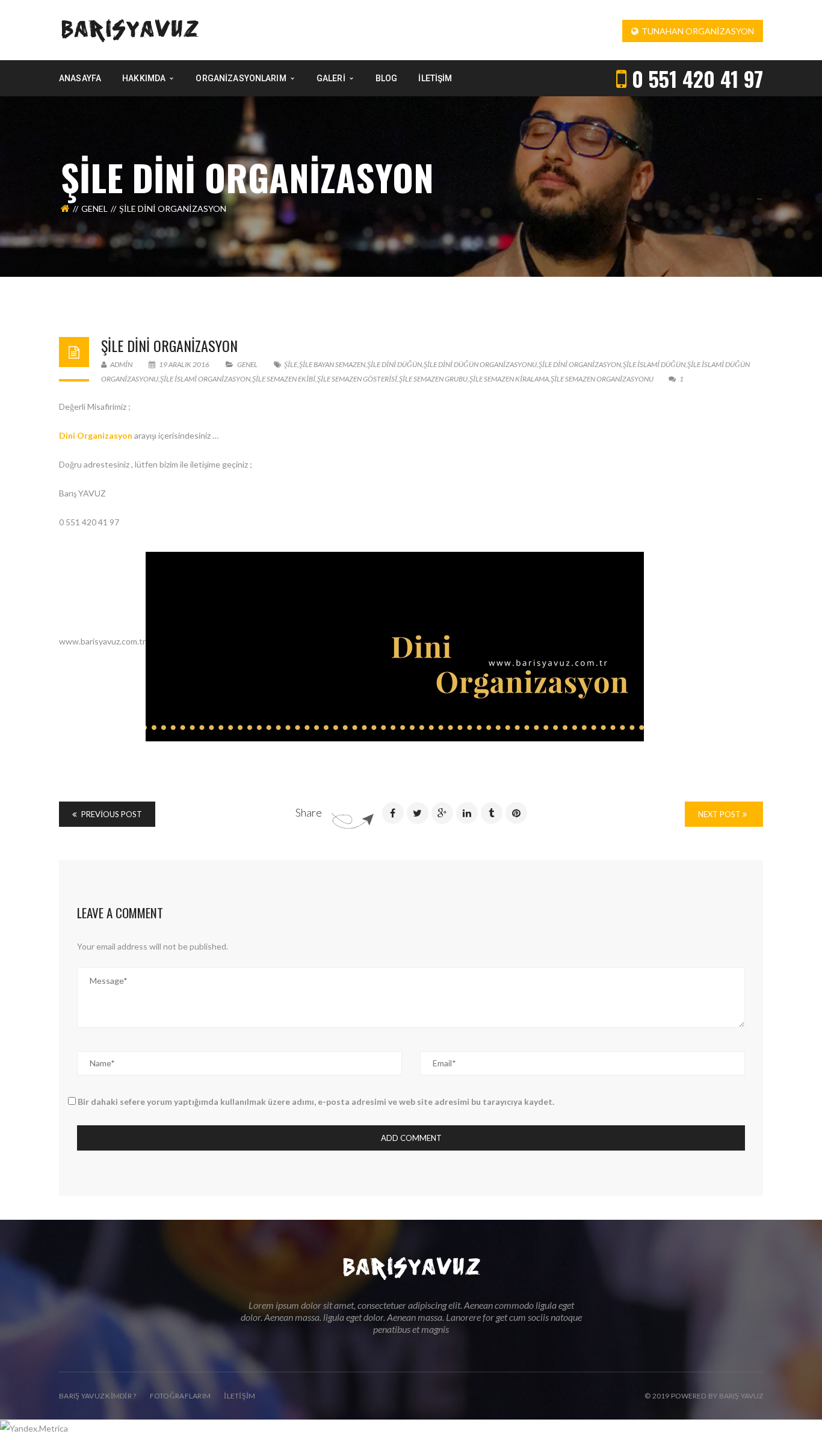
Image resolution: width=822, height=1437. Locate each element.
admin (120, 364)
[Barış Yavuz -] (130, 29)
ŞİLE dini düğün (394, 364)
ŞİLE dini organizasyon (169, 345)
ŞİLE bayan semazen (332, 364)
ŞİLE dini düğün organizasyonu (480, 364)
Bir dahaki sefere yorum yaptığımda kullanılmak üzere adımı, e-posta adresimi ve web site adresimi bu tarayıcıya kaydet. (316, 1101)
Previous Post (110, 814)
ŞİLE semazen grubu (433, 378)
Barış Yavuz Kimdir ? (98, 1395)
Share (308, 812)
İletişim (239, 1395)
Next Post (720, 814)
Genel (94, 208)
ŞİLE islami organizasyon (205, 378)
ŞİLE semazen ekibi (283, 378)
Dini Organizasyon (95, 435)
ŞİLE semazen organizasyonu (602, 378)
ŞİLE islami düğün (654, 364)
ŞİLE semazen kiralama (509, 378)
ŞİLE (290, 364)
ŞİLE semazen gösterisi (357, 378)
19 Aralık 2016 (184, 364)
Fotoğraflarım (180, 1395)
